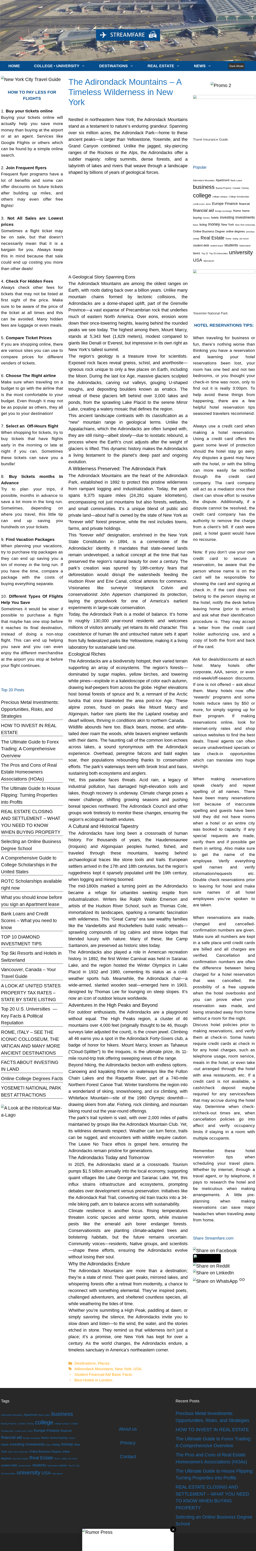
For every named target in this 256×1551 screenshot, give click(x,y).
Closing (245, 188)
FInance (231, 204)
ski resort (244, 238)
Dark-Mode (236, 66)
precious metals (20, 1458)
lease (195, 225)
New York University (245, 225)
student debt (201, 245)
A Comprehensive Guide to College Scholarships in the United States (29, 864)
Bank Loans (236, 180)
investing (227, 217)
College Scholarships (239, 196)
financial (244, 203)
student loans (216, 245)
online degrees (235, 231)
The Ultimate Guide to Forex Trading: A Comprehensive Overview (30, 748)
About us (128, 1429)
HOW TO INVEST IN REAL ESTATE (212, 1429)
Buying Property (223, 188)
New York (123, 1369)
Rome (228, 238)
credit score (199, 204)
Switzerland (244, 245)
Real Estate (212, 237)
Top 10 (204, 253)
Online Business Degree (209, 231)
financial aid (203, 210)
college (202, 195)
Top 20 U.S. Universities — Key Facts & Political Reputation (29, 1015)
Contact (128, 1456)
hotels (215, 217)
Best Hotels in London (93, 1380)
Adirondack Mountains (93, 1369)
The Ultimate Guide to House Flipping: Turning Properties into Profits (30, 795)
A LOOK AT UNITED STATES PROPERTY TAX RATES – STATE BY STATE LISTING (31, 992)
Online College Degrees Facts (32, 1078)
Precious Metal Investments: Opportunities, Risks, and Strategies (30, 709)
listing (203, 224)
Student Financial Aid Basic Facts (103, 1374)
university (241, 252)
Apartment (222, 180)
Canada (236, 188)
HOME (14, 66)
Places (104, 1363)
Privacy (128, 1442)
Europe (218, 204)
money (214, 224)
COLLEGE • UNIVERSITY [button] (56, 66)
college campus (220, 196)
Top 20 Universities (218, 253)
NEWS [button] (200, 66)
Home (237, 210)
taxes (196, 253)
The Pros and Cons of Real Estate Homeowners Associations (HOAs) (29, 772)
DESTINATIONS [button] (113, 66)
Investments (245, 217)
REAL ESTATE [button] (161, 66)
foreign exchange (223, 211)
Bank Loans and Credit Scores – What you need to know (29, 920)
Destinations (85, 1363)
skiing (235, 238)
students (231, 245)
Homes (206, 218)
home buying (58, 1437)
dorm (208, 204)
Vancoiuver (208, 261)
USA (137, 1369)
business (204, 187)
